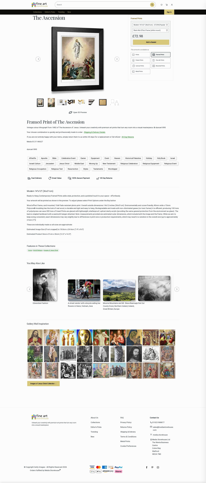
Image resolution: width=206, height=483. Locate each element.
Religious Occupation (37, 169)
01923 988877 (158, 422)
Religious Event (170, 163)
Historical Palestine (133, 158)
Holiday (149, 158)
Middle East (79, 163)
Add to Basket (151, 42)
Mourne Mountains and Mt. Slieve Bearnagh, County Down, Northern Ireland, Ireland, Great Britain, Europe (120, 306)
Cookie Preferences (128, 446)
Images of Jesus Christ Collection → (43, 384)
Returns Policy (126, 427)
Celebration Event (68, 158)
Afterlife (32, 158)
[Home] (41, 4)
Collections (37, 12)
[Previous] (38, 59)
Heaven (117, 158)
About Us (94, 418)
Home (30, 250)
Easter (83, 158)
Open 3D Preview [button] (80, 112)
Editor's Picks (50, 12)
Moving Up (93, 163)
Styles (85, 169)
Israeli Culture (34, 163)
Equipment (95, 158)
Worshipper (112, 169)
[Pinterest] (152, 468)
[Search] (152, 5)
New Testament (109, 163)
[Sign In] (172, 4)
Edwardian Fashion (40, 303)
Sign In (169, 12)
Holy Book (161, 158)
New (69, 12)
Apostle (44, 158)
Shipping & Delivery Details (94, 132)
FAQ (122, 418)
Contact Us (154, 418)
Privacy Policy (125, 422)
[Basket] (166, 4)
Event (107, 158)
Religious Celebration (129, 163)
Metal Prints (125, 441)
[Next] (117, 59)
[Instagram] (158, 468)
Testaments (98, 169)
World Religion (37, 250)
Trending (61, 12)
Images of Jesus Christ (51, 250)
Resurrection (73, 169)
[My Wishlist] (161, 4)
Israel (172, 158)
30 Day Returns (128, 137)
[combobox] (103, 5)
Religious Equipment (151, 163)
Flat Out (141, 303)
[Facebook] (146, 468)
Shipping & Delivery (128, 432)
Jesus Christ (64, 163)
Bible (54, 158)
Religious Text (57, 169)
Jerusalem (49, 163)
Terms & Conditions (128, 437)
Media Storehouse (52, 470)
